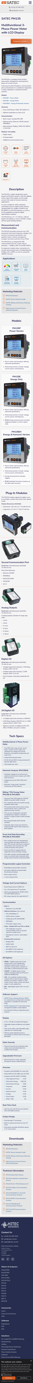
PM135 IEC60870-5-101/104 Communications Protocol (15, 1194)
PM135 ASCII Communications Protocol (16, 1210)
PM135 (3, 1283)
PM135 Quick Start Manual (14, 1175)
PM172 (3, 1291)
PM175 (3, 1296)
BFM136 (4, 1301)
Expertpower (5, 1324)
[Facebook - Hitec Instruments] (7, 1259)
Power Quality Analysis (9, 1352)
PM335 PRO (5, 1270)
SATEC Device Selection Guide (16, 299)
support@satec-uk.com (11, 1242)
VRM (3, 1316)
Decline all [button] (23, 1378)
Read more (9, 1373)
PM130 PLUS (5, 1280)
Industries (4, 1355)
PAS (2, 1329)
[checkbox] (28, 2)
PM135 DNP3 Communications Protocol (16, 1199)
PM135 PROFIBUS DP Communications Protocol (14, 1205)
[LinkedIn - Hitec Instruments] (2, 1259)
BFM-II (3, 1299)
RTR (2, 1326)
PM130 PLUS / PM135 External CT (17, 1184)
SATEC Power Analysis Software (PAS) (16, 998)
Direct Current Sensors (8, 1314)
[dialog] (16, 1371)
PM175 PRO (5, 1278)
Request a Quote (19, 41)
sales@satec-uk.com (17, 10)
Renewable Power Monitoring (11, 1347)
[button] (16, 1375)
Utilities (4, 1344)
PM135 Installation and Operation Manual (17, 1179)
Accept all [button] (8, 1378)
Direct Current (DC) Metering (10, 1357)
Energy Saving (5, 1342)
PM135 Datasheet (12, 296)
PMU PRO (4, 1275)
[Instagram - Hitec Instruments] (12, 1259)
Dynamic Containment (8, 1349)
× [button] (31, 1361)
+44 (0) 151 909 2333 (17, 7)
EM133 (3, 1286)
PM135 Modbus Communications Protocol (16, 1188)
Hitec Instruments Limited (9, 1246)
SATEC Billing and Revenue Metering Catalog (18, 304)
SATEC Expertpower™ (11, 1006)
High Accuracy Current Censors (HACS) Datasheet (16, 309)
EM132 (3, 1288)
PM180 (3, 1293)
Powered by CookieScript (7, 1381)
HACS (3, 1311)
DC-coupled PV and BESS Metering (12, 1339)
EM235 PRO (5, 1273)
